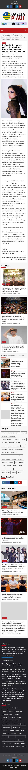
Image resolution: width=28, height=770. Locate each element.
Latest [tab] (4, 355)
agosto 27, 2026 (17, 514)
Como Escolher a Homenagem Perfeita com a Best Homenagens (14, 257)
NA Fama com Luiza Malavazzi (9, 459)
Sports (14, 465)
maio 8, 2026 (17, 323)
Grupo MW (4, 449)
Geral (4, 284)
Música (4, 43)
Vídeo (11, 3)
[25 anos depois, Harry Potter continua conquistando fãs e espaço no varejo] (5, 363)
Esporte (18, 442)
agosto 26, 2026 (17, 633)
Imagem (16, 3)
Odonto (11, 462)
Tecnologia (10, 469)
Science (9, 465)
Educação (4, 442)
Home (5, 755)
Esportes (4, 446)
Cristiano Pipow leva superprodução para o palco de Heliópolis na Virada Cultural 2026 (13, 347)
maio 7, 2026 (16, 351)
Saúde (3, 465)
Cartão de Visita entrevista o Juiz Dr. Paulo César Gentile (13, 251)
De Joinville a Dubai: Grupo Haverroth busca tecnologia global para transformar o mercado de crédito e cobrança (17, 398)
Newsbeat (4, 462)
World (19, 472)
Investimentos (5, 452)
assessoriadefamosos (8, 54)
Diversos (13, 370)
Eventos (11, 446)
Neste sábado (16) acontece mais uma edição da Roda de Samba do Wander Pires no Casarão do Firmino (14, 289)
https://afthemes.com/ (7, 657)
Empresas (11, 442)
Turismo (17, 469)
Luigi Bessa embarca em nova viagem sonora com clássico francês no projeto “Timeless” (13, 538)
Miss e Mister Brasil (6, 455)
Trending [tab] (20, 355)
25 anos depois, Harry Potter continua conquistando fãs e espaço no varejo (12, 664)
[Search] (25, 30)
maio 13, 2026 (17, 293)
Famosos (17, 446)
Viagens (14, 472)
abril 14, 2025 (17, 54)
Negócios (20, 459)
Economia (23, 439)
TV (21, 469)
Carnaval (4, 436)
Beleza (17, 432)
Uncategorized (6, 472)
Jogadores (14, 452)
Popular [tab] (12, 355)
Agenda (4, 432)
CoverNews (23, 765)
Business (13, 359)
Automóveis (11, 432)
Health (11, 449)
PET (16, 462)
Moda (14, 455)
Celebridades (12, 436)
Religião (21, 462)
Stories (20, 465)
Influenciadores (19, 449)
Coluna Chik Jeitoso (7, 439)
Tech (3, 469)
